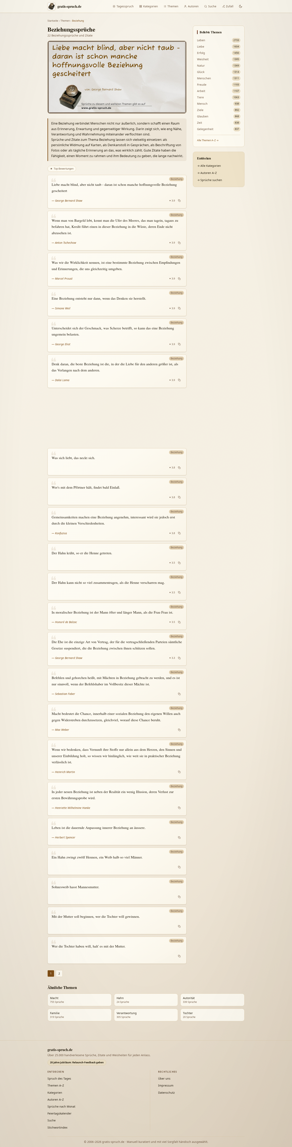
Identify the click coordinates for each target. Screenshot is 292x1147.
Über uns (164, 1078)
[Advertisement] (117, 418)
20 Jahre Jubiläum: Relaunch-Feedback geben (77, 1062)
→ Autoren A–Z (207, 173)
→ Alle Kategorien (209, 166)
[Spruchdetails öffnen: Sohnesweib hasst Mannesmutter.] (117, 891)
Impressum (165, 1085)
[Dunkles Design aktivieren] (241, 6)
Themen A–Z (55, 1085)
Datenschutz (166, 1092)
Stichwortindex (57, 1127)
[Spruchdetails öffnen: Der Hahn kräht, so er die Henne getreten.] (117, 557)
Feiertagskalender (59, 1113)
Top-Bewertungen (61, 168)
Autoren (193, 6)
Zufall (229, 6)
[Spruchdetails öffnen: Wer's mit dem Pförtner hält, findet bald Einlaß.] (117, 491)
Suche (212, 6)
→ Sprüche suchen (209, 180)
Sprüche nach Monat (61, 1106)
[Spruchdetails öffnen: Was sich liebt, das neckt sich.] (117, 461)
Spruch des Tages (59, 1078)
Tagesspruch (125, 6)
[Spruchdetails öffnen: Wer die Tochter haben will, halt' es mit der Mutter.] (117, 950)
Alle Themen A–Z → (208, 140)
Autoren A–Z (55, 1099)
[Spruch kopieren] (179, 200)
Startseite (52, 20)
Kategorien (150, 6)
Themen (172, 6)
